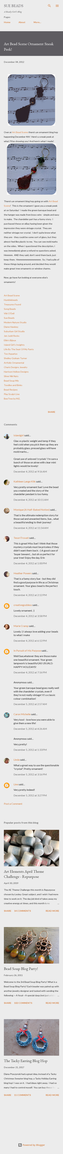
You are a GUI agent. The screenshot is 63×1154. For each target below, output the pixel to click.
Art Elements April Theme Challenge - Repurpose (24, 874)
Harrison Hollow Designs (16, 371)
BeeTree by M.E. (12, 398)
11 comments (22, 1095)
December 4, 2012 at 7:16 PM (30, 672)
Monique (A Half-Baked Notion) (32, 509)
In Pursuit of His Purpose (27, 650)
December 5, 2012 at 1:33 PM (30, 749)
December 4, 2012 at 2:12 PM (30, 594)
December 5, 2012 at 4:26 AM (30, 728)
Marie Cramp (21, 625)
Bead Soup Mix (11, 380)
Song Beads (10, 309)
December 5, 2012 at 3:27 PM (30, 795)
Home (7, 22)
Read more (52, 910)
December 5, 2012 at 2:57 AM (30, 704)
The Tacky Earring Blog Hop (25, 1060)
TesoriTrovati (21, 537)
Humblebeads (11, 300)
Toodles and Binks (13, 385)
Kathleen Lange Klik (25, 481)
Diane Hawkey (11, 326)
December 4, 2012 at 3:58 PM (30, 615)
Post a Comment (13, 803)
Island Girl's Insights (14, 344)
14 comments (22, 910)
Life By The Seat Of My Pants (19, 349)
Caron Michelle (22, 714)
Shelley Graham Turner (15, 358)
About (22, 22)
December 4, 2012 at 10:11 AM (31, 499)
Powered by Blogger (33, 1144)
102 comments (23, 1003)
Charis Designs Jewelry (15, 367)
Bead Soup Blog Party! (21, 968)
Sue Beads (13, 5)
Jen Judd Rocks (11, 335)
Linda (17, 759)
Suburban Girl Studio (14, 331)
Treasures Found (12, 304)
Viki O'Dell (9, 313)
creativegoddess (23, 604)
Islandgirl (19, 435)
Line (16, 784)
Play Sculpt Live (12, 394)
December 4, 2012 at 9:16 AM (30, 471)
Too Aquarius (11, 353)
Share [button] (51, 412)
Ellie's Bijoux (10, 340)
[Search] (49, 6)
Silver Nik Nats (11, 376)
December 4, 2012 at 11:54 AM (31, 527)
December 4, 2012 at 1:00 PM (30, 563)
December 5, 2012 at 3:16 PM (30, 774)
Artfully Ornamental (14, 362)
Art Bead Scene (20, 132)
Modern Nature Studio (15, 322)
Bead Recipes (11, 389)
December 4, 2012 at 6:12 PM (30, 640)
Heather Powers (23, 573)
